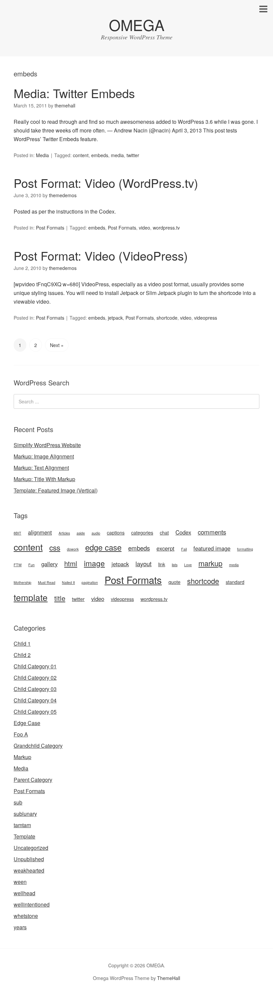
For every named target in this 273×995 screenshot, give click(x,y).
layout (143, 563)
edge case (103, 547)
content (81, 155)
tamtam (22, 825)
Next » (57, 345)
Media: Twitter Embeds (74, 92)
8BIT (17, 533)
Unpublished (29, 859)
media (117, 155)
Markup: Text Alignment (41, 467)
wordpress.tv (166, 227)
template (31, 597)
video (144, 227)
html (70, 563)
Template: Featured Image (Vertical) (56, 490)
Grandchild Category (38, 745)
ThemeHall (168, 978)
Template (24, 836)
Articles (64, 533)
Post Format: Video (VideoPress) (101, 255)
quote (174, 582)
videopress (205, 317)
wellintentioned (32, 904)
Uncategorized (31, 848)
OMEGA (136, 24)
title (59, 598)
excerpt (165, 548)
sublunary (25, 813)
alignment (40, 532)
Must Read (46, 582)
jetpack (115, 317)
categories (142, 532)
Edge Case (27, 723)
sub (18, 802)
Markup (22, 757)
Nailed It (68, 582)
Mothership (22, 582)
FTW (18, 564)
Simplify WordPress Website (47, 445)
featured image (211, 548)
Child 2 (22, 655)
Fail (184, 549)
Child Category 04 (35, 700)
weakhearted (29, 870)
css (54, 547)
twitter (133, 155)
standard (235, 582)
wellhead (24, 893)
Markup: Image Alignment (44, 456)
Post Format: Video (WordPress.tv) (106, 182)
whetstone (26, 916)
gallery (49, 564)
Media (42, 155)
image (94, 563)
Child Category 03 (35, 689)
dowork (73, 549)
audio (96, 533)
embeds (99, 155)
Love (188, 564)
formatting (245, 549)
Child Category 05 (35, 711)
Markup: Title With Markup (44, 479)
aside (81, 533)
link (161, 564)
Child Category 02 (35, 677)
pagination (90, 582)
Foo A (21, 734)
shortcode (166, 317)
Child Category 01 (35, 666)
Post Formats (50, 227)
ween (20, 882)
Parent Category (33, 779)
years (20, 927)
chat (164, 532)
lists (174, 564)
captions (116, 532)
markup (210, 563)
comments (212, 532)
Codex (183, 532)
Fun (31, 564)
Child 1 (22, 643)
